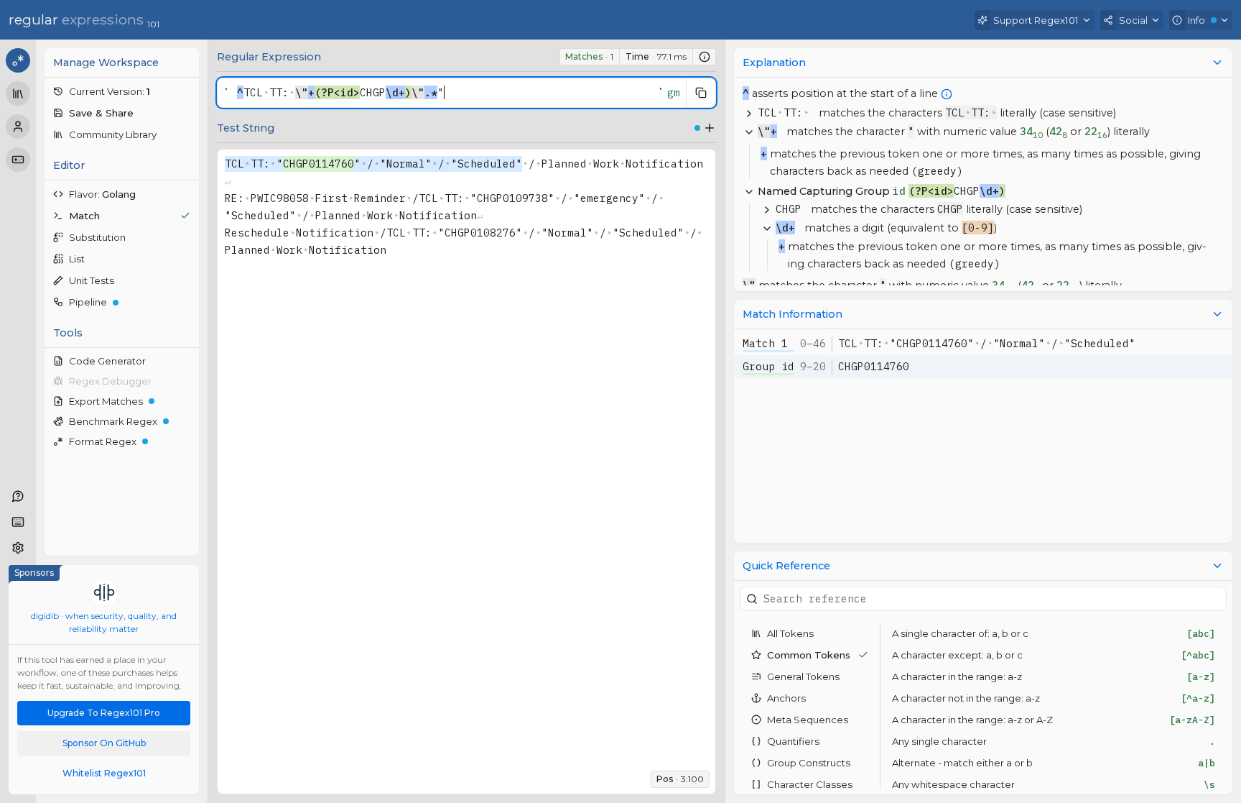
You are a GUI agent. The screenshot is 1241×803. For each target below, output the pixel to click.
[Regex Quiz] (18, 159)
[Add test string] (709, 128)
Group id (768, 366)
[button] (122, 91)
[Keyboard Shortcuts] (17, 522)
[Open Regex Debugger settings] (188, 381)
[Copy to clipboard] (701, 92)
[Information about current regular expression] (704, 56)
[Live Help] (17, 496)
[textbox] (444, 92)
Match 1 (765, 343)
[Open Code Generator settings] (188, 361)
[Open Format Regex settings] (188, 441)
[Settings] (17, 547)
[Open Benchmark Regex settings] (188, 421)
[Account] (18, 126)
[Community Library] (18, 93)
